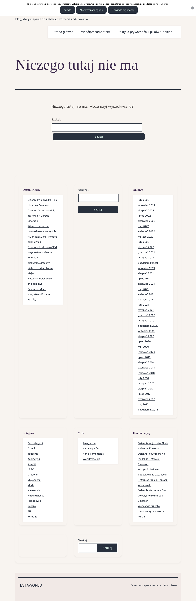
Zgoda (67, 9)
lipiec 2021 (144, 278)
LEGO (31, 469)
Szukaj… (56, 119)
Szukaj (82, 540)
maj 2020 (143, 346)
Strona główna (63, 32)
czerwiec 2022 (146, 220)
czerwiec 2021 (146, 283)
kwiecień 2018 (146, 372)
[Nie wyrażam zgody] (192, 8)
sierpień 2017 (146, 388)
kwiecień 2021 (146, 294)
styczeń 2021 (146, 309)
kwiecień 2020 (146, 351)
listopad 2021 (146, 257)
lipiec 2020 (144, 341)
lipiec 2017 (144, 393)
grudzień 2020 (146, 315)
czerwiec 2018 (146, 367)
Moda (31, 485)
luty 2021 (143, 304)
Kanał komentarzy (93, 453)
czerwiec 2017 (146, 399)
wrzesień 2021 (146, 268)
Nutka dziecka (36, 495)
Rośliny (32, 506)
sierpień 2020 (146, 336)
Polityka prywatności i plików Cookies (145, 32)
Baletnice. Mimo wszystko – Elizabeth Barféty (40, 294)
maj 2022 (143, 226)
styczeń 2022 (146, 247)
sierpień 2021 (146, 273)
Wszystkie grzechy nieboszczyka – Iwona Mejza (40, 268)
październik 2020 (148, 325)
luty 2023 (143, 199)
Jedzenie (33, 453)
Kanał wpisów (91, 448)
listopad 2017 (146, 383)
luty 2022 (143, 241)
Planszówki (34, 500)
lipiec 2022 (144, 215)
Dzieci (31, 448)
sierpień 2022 (146, 210)
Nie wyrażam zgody (91, 9)
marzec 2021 (145, 299)
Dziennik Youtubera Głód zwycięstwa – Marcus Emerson (42, 252)
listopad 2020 (146, 320)
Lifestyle (33, 474)
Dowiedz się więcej (123, 9)
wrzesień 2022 (146, 205)
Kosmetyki (34, 458)
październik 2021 (148, 262)
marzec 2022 (145, 236)
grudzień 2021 (146, 252)
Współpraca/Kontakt (95, 32)
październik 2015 (148, 409)
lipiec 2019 (144, 357)
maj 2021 (143, 289)
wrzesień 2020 (146, 330)
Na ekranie (34, 490)
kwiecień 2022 (146, 231)
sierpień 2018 (146, 362)
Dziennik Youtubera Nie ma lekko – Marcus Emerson (41, 215)
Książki (32, 464)
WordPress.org (91, 458)
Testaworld (30, 585)
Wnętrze (32, 516)
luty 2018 (143, 378)
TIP (29, 511)
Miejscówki (34, 479)
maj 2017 (143, 404)
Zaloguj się (89, 443)
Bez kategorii (35, 443)
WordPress (170, 585)
